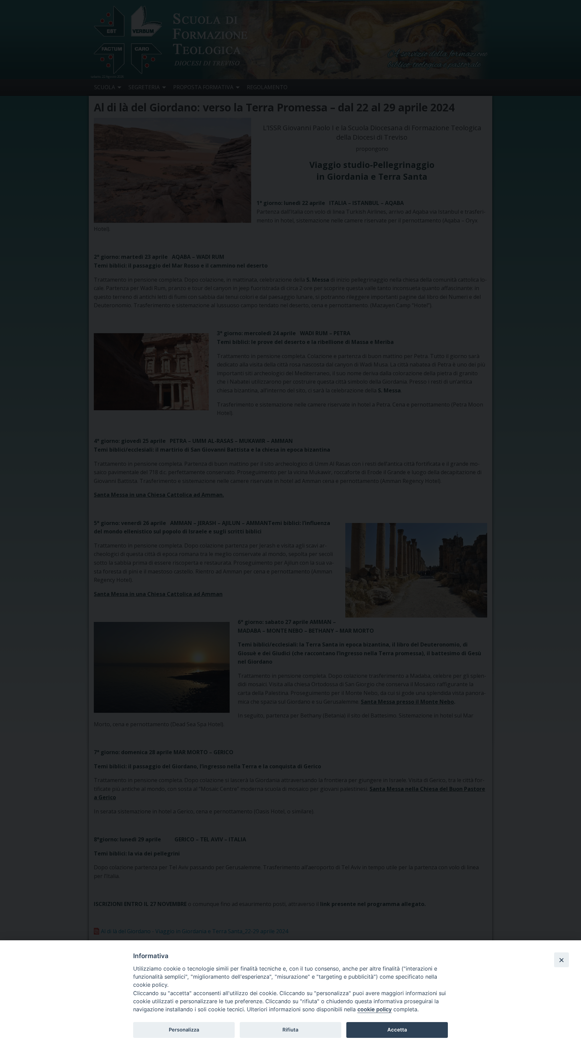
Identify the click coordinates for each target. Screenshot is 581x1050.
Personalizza (184, 1030)
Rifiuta (290, 1030)
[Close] (561, 959)
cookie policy (374, 1009)
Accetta (397, 1030)
